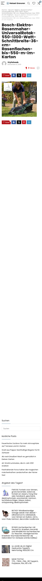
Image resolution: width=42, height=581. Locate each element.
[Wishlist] (33, 3)
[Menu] (3, 3)
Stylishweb (13, 62)
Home (4, 10)
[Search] (28, 3)
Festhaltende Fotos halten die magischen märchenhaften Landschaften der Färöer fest (20, 472)
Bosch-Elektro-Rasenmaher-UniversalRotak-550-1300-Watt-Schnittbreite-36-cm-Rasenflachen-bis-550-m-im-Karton (21, 12)
